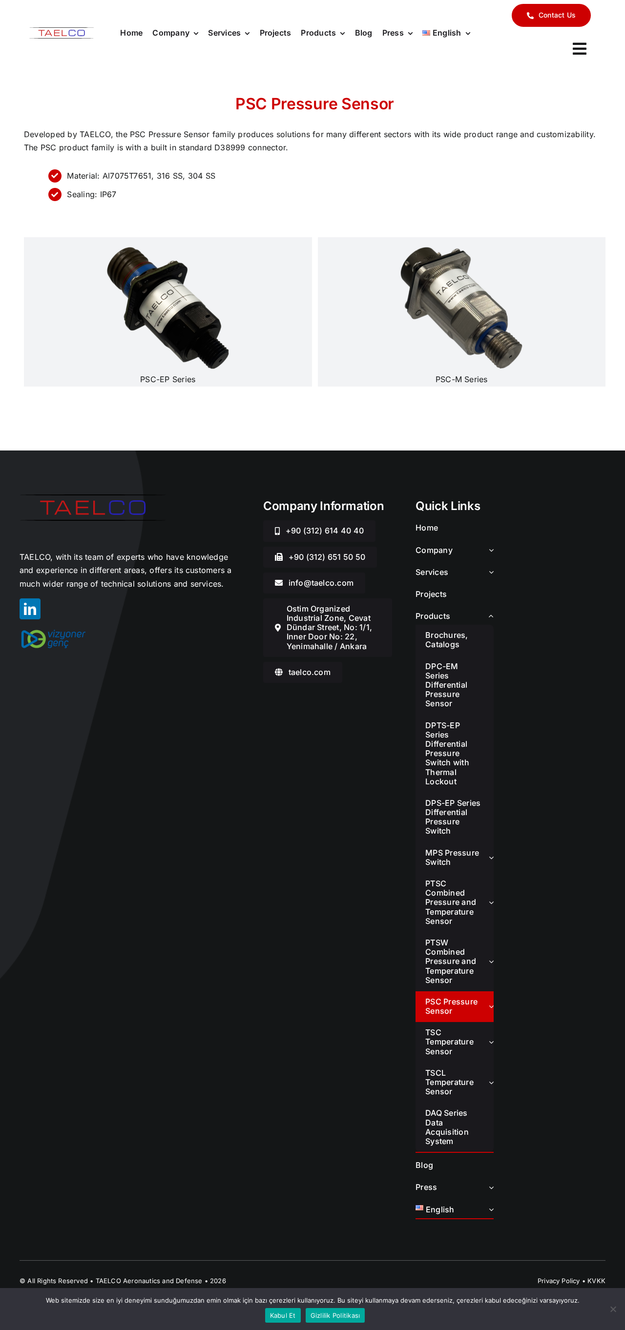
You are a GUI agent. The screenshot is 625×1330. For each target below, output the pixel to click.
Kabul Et (283, 1315)
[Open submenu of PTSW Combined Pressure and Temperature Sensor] (491, 961)
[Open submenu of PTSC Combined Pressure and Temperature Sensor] (491, 902)
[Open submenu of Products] (489, 617)
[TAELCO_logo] (61, 31)
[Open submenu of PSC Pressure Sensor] (491, 1006)
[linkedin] (30, 608)
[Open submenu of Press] (489, 1188)
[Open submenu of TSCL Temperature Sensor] (491, 1083)
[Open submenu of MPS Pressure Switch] (491, 857)
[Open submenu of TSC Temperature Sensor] (491, 1042)
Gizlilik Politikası (335, 1315)
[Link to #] (580, 49)
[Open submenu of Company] (489, 551)
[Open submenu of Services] (489, 573)
